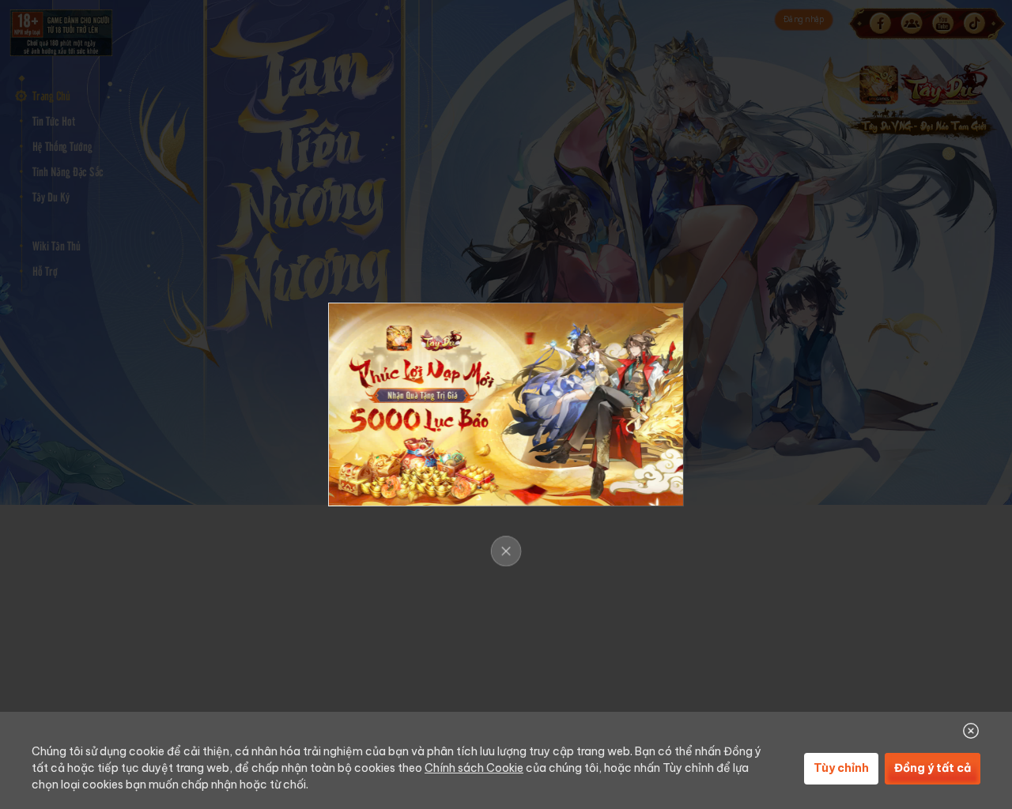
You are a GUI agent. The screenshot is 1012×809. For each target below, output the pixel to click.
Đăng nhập (804, 19)
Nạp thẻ (59, 383)
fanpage (880, 24)
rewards (59, 447)
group (912, 24)
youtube (942, 24)
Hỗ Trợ (44, 271)
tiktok (974, 24)
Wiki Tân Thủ (56, 246)
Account (59, 478)
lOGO (104, 44)
